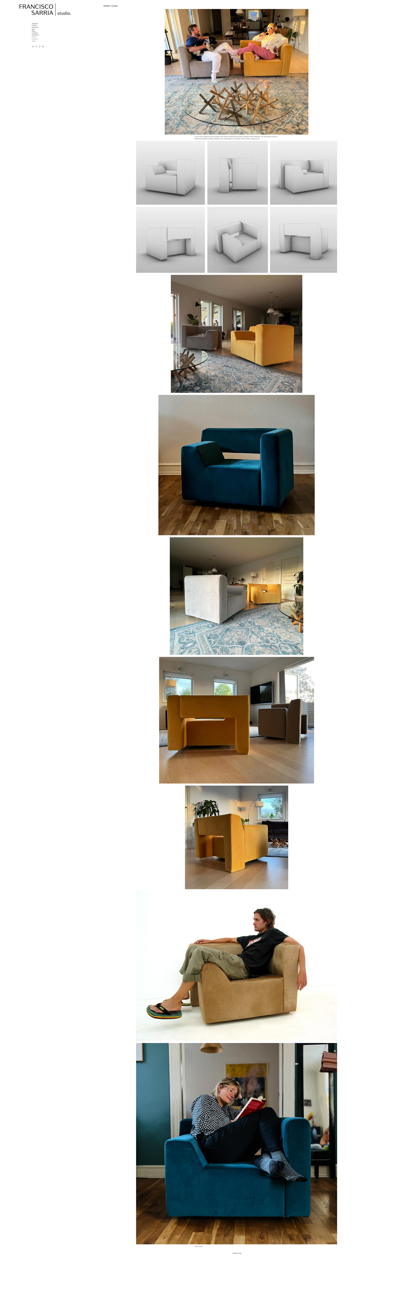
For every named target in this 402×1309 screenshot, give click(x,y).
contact (35, 39)
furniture (34, 25)
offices (33, 31)
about (34, 37)
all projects (35, 23)
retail (33, 29)
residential (35, 33)
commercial (35, 27)
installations (35, 35)
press (34, 41)
